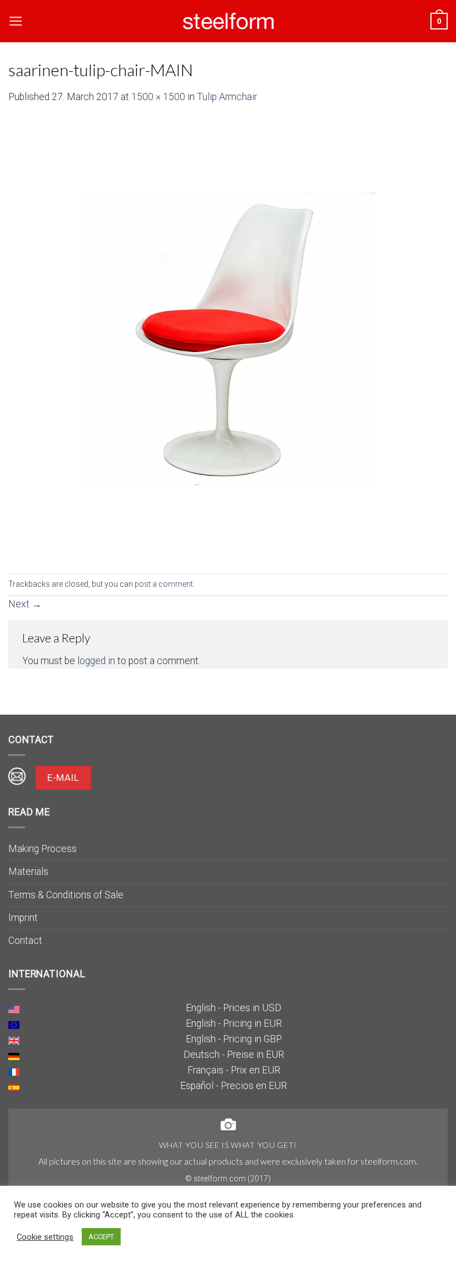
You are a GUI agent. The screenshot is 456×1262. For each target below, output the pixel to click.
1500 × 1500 (158, 96)
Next (25, 604)
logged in (96, 660)
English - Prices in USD (233, 1007)
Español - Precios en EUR (233, 1085)
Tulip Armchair (227, 96)
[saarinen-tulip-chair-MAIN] (228, 338)
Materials (28, 871)
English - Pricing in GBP (234, 1039)
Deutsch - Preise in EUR (234, 1054)
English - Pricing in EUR (234, 1023)
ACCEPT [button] (101, 1237)
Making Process (42, 848)
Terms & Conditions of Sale (65, 894)
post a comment (164, 584)
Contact (25, 940)
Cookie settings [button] (45, 1237)
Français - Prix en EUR (233, 1070)
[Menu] (15, 21)
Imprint (23, 917)
